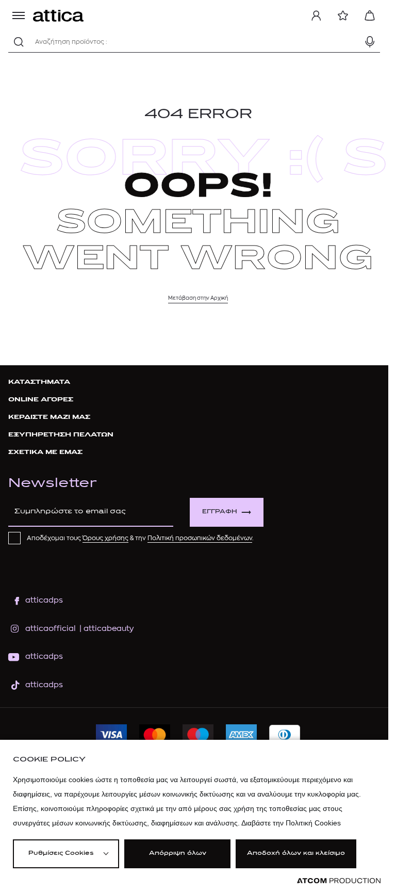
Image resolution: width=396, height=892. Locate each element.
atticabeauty (105, 628)
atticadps (44, 600)
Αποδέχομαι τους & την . (140, 538)
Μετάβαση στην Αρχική (198, 298)
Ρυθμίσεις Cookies (60, 853)
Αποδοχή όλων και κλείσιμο (296, 853)
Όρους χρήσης (105, 538)
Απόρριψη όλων (177, 853)
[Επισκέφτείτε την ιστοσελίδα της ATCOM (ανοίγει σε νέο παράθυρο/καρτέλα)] (339, 881)
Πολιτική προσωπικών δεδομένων (199, 538)
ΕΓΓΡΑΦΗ (219, 512)
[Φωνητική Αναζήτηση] (369, 41)
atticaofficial (50, 628)
